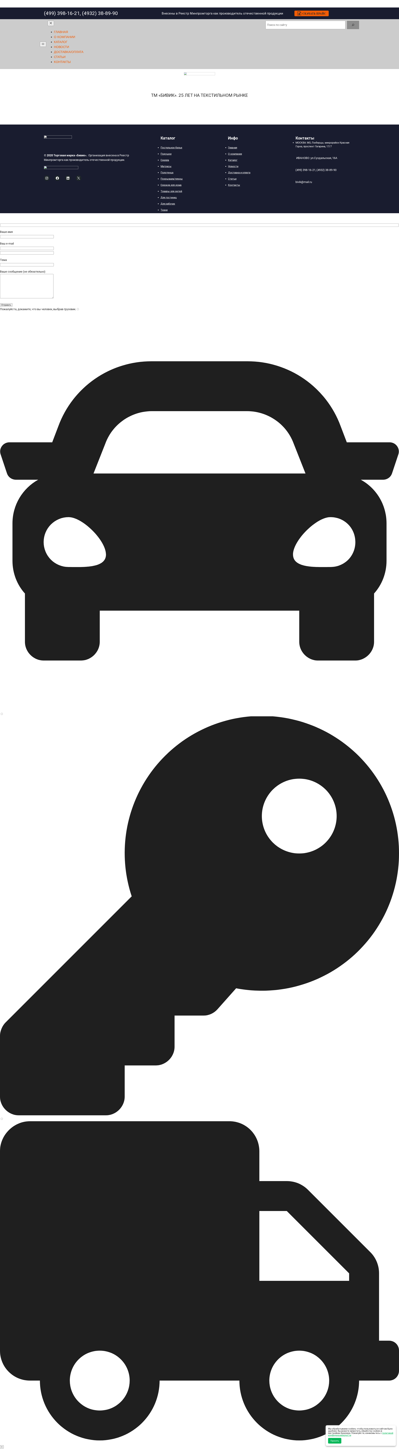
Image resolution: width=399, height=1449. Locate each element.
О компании (235, 153)
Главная (232, 147)
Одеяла (165, 160)
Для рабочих (168, 203)
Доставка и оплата (239, 172)
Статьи (232, 178)
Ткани (164, 210)
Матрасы (166, 166)
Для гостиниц (169, 197)
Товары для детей (171, 191)
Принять (334, 1440)
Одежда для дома (171, 185)
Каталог (232, 160)
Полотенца (167, 172)
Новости (233, 166)
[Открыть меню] (43, 44)
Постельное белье (171, 147)
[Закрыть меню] (51, 23)
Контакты (234, 185)
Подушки (166, 153)
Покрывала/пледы (172, 178)
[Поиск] (353, 25)
